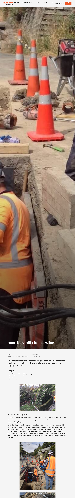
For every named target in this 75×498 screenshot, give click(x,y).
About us (51, 3)
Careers (56, 3)
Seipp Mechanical (45, 3)
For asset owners (16, 3)
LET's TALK (68, 3)
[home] (8, 3)
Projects (61, 3)
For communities (38, 3)
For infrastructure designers (27, 3)
